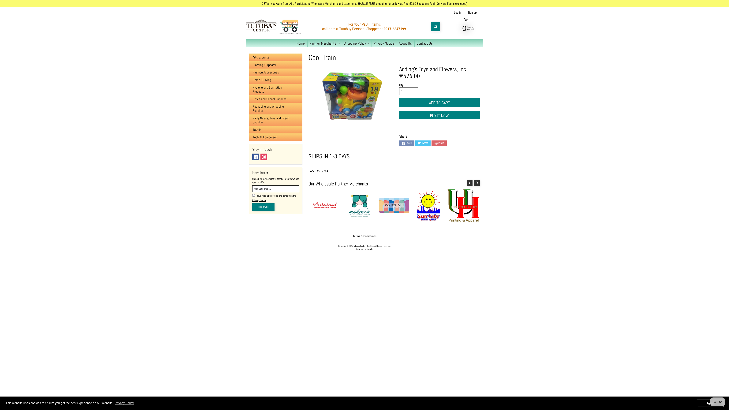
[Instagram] (263, 157)
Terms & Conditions (364, 236)
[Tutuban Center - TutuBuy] (274, 27)
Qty (401, 85)
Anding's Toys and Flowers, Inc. (433, 69)
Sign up (472, 12)
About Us (405, 43)
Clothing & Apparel (264, 65)
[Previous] (470, 183)
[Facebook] (255, 157)
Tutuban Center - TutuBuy (363, 246)
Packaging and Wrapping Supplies (268, 108)
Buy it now (439, 115)
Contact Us (425, 43)
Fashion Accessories (266, 72)
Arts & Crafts (261, 57)
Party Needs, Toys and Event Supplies (271, 120)
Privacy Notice (384, 43)
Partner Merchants (325, 44)
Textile (257, 130)
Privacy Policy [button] (124, 403)
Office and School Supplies (269, 99)
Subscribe (263, 207)
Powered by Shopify (364, 249)
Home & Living (262, 80)
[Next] (477, 183)
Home (301, 43)
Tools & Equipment (265, 137)
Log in (458, 12)
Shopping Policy (357, 44)
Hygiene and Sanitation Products (267, 89)
